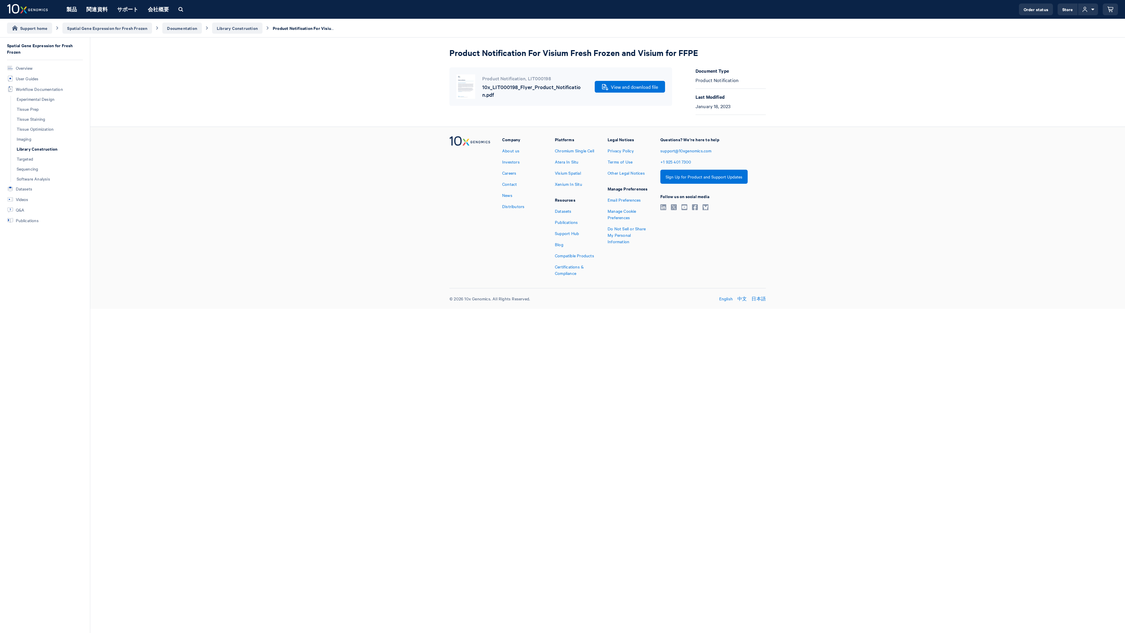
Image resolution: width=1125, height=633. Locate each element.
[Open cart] (1110, 9)
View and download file (634, 87)
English (726, 299)
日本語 (758, 299)
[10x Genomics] (469, 206)
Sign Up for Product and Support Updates (704, 177)
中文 (742, 299)
